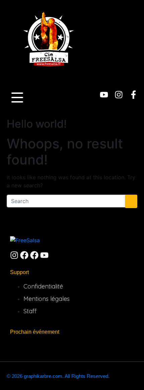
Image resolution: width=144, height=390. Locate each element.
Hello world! (37, 123)
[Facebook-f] (133, 94)
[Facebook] (24, 255)
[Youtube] (104, 94)
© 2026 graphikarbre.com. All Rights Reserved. (58, 376)
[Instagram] (119, 94)
